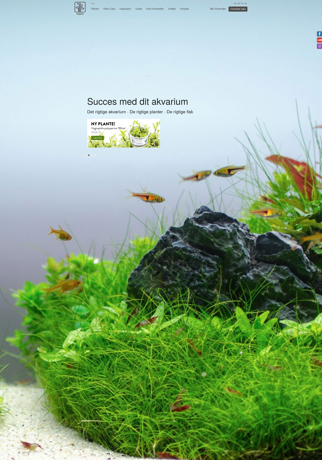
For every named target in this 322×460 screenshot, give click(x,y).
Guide (138, 8)
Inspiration (125, 8)
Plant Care (109, 8)
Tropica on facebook (319, 33)
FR (242, 3)
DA (246, 3)
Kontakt (184, 8)
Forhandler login (238, 9)
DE (238, 3)
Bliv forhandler (218, 8)
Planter (95, 8)
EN (235, 3)
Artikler (172, 8)
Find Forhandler (155, 8)
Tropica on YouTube (319, 40)
